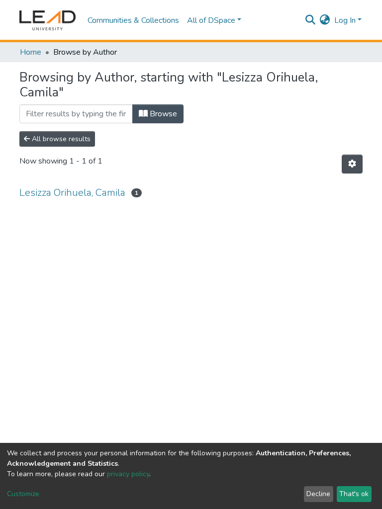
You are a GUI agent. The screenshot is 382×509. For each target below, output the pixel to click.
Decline (318, 494)
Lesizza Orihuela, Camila (72, 192)
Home (30, 52)
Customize (23, 494)
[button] (325, 20)
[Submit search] (310, 20)
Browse (162, 113)
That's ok (354, 494)
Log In (345, 20)
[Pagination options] (352, 164)
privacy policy (128, 474)
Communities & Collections (133, 20)
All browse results (60, 139)
